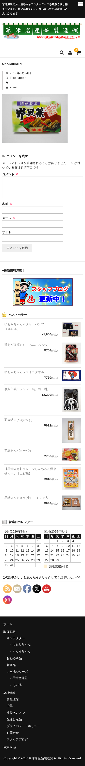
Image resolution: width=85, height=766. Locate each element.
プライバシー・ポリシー (23, 726)
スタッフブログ (17, 739)
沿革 (10, 706)
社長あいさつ (16, 712)
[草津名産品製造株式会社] (42, 37)
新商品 (11, 665)
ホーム (7, 624)
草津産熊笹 (20, 678)
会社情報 (9, 693)
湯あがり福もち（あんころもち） (27, 344)
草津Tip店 (10, 747)
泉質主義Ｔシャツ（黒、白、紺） (27, 389)
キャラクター (16, 638)
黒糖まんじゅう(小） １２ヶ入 (26, 497)
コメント (10, 174)
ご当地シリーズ (17, 671)
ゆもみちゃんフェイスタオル (24, 372)
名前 (7, 204)
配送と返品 (14, 719)
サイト (6, 232)
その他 (17, 685)
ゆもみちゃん (21, 644)
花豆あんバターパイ (18, 450)
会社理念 (13, 699)
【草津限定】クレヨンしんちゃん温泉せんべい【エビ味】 (30, 471)
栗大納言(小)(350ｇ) (18, 420)
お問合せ (13, 732)
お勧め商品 (14, 658)
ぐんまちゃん (21, 651)
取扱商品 (9, 632)
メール (8, 218)
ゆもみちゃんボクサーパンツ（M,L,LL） (24, 326)
